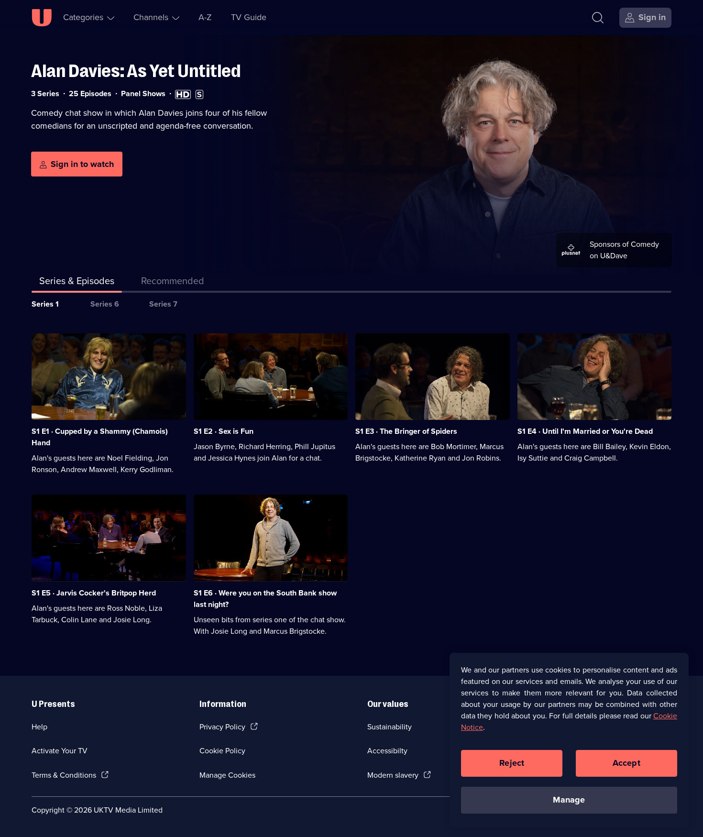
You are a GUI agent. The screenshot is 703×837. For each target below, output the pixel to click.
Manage (569, 799)
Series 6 (104, 303)
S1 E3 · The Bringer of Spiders (406, 431)
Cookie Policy (222, 750)
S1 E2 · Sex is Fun (223, 431)
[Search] (598, 18)
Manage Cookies (227, 775)
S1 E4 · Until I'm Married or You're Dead (585, 431)
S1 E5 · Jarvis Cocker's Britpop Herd (94, 592)
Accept (626, 763)
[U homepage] (42, 18)
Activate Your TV (60, 750)
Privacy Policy (222, 726)
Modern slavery (392, 775)
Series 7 (163, 303)
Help (39, 726)
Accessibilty (387, 750)
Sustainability (389, 726)
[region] (569, 739)
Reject (511, 763)
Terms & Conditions (64, 775)
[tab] (172, 283)
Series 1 (45, 303)
